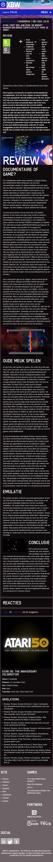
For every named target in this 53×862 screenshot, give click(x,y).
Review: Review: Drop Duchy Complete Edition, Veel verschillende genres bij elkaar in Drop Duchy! (25, 718)
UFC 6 (29, 788)
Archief (5, 801)
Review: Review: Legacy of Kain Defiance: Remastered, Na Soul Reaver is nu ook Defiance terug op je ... (26, 735)
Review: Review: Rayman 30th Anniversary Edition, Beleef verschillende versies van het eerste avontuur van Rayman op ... (27, 752)
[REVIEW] (26, 150)
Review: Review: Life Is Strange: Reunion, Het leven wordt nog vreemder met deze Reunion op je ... (27, 729)
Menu (44, 12)
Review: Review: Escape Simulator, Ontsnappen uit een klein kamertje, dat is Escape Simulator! (26, 713)
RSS (4, 792)
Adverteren (7, 795)
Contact (6, 798)
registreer (17, 612)
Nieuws (6, 779)
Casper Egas (9, 21)
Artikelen (6, 782)
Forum (5, 785)
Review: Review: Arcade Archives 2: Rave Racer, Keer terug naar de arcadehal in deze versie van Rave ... (25, 746)
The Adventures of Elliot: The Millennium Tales (38, 792)
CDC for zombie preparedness (31, 855)
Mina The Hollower (34, 784)
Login (6, 612)
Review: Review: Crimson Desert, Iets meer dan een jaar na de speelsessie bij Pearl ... (26, 724)
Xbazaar (6, 788)
